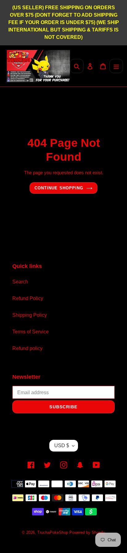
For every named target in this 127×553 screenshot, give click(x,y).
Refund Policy (27, 298)
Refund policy (27, 348)
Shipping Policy (29, 315)
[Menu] (116, 66)
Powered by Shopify (87, 532)
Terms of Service (30, 331)
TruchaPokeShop (53, 532)
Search (20, 281)
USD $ (61, 445)
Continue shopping (59, 188)
